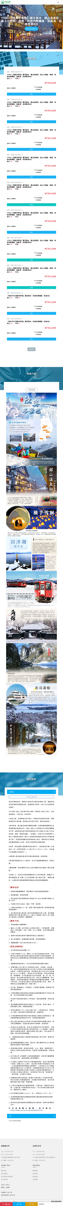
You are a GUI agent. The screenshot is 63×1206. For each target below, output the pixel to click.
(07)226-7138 (9, 1151)
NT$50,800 (31, 28)
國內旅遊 (35, 1176)
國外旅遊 (35, 1173)
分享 (32, 1204)
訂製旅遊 (35, 1179)
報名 (31, 94)
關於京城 (3, 1170)
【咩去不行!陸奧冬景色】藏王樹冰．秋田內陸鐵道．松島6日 (28, 296)
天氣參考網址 (17, 1121)
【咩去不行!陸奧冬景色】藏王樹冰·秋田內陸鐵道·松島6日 (28, 321)
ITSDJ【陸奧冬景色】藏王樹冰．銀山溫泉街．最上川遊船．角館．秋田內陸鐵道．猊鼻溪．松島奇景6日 (31, 75)
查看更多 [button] (31, 349)
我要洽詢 (7, 1204)
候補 (31, 205)
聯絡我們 (35, 1170)
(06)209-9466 (40, 1154)
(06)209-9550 (40, 1151)
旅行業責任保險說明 (7, 1176)
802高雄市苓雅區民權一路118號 (10, 1157)
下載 (20, 1204)
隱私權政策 (4, 1173)
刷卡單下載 (4, 1179)
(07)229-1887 (9, 1154)
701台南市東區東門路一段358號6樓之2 (44, 1157)
